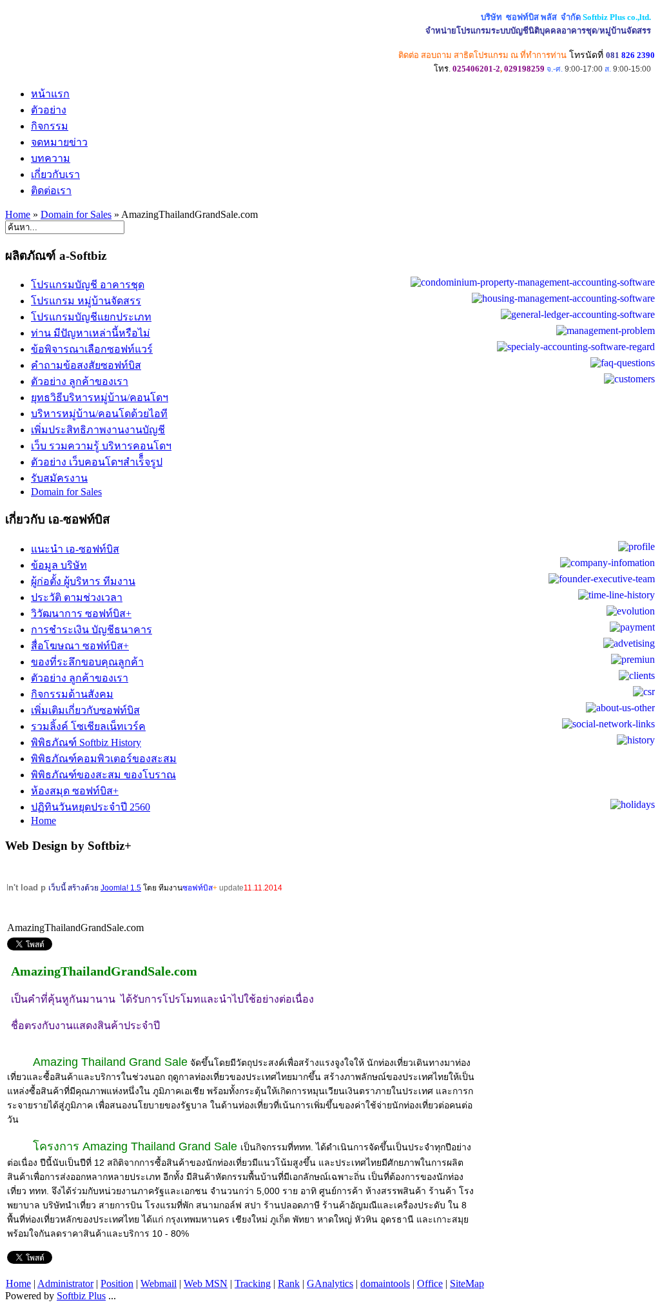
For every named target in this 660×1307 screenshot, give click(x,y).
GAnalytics (330, 1283)
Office (430, 1283)
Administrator (65, 1283)
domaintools (385, 1283)
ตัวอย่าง (48, 109)
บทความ (50, 158)
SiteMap (467, 1283)
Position (117, 1283)
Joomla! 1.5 (121, 887)
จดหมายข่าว (59, 142)
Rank (289, 1283)
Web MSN (206, 1283)
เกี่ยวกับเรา (55, 174)
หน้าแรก (50, 93)
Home (17, 214)
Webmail (159, 1283)
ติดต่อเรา (51, 190)
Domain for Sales (76, 214)
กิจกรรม (49, 126)
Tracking (253, 1283)
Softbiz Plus (81, 1295)
